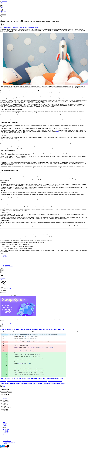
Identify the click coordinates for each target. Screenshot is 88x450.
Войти (4, 414)
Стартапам (5, 443)
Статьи (4, 419)
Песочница (5, 425)
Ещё (4, 386)
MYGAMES (2, 17)
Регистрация (5, 415)
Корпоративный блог (7, 438)
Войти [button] (1, 7)
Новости (4, 421)
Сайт (1, 279)
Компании (5, 423)
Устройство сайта (6, 429)
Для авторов (5, 430)
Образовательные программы (9, 442)
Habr (7, 448)
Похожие (9, 391)
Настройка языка (4, 447)
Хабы (4, 422)
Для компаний (6, 431)
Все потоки (4, 1)
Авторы (4, 424)
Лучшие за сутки (4, 391)
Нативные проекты (7, 441)
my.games (5, 398)
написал (9, 331)
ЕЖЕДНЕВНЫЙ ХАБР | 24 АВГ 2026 (8, 323)
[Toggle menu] (0, 1)
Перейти (2, 320)
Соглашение (5, 433)
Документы (5, 432)
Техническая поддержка (12, 447)
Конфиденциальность (7, 434)
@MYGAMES (8, 288)
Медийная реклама (7, 440)
